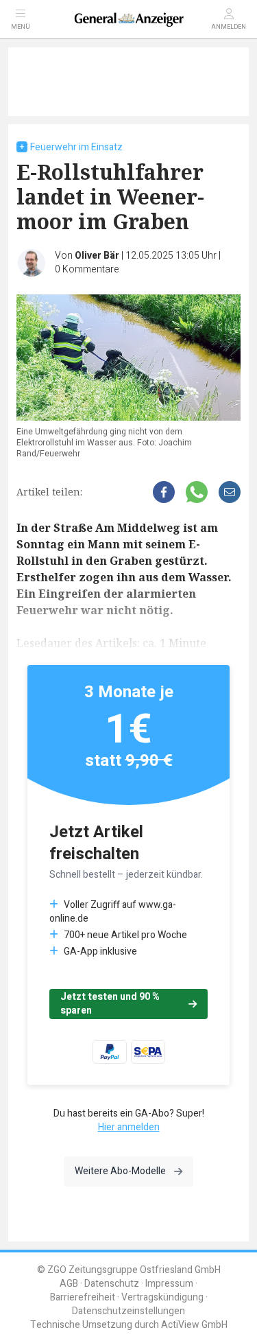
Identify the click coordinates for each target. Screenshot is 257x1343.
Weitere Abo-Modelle (120, 1171)
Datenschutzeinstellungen (128, 1311)
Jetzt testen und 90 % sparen (110, 1004)
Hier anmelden (129, 1127)
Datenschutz (111, 1283)
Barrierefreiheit (82, 1297)
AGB (69, 1283)
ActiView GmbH (194, 1325)
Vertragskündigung (162, 1297)
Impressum (169, 1283)
